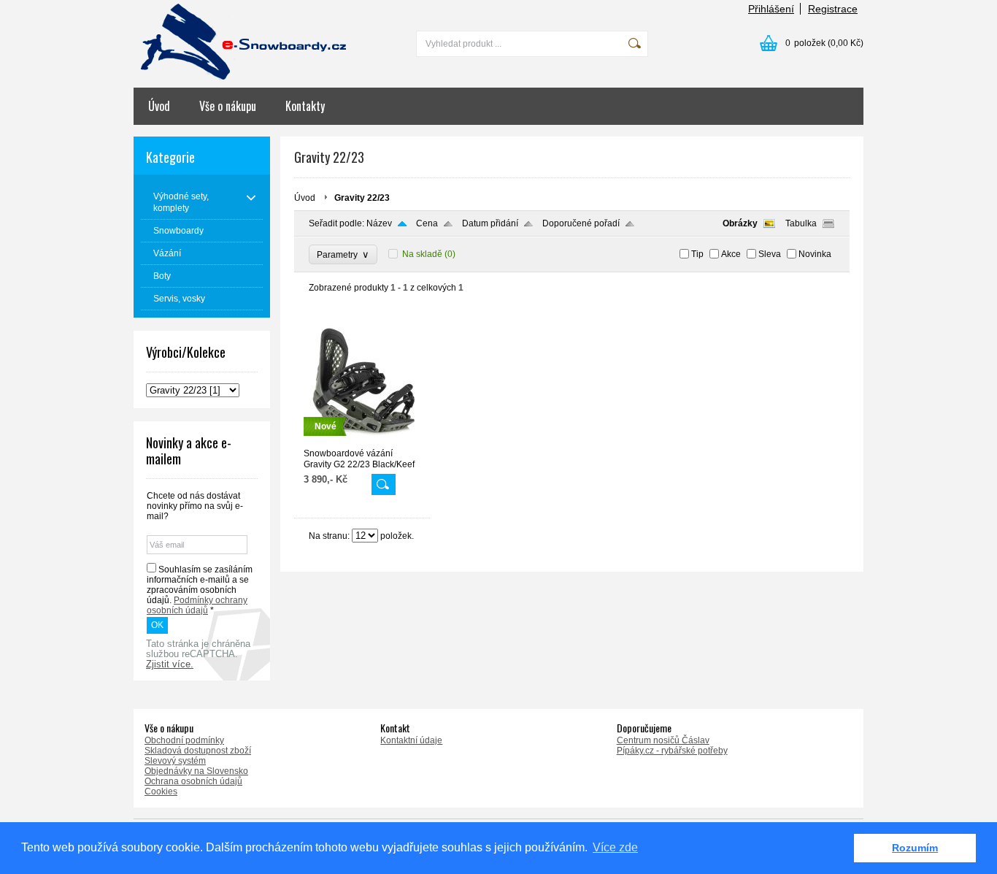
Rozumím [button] (915, 848)
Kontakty (305, 106)
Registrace (833, 9)
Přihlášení (771, 9)
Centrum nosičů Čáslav (663, 740)
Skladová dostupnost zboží (198, 750)
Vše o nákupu (227, 106)
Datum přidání (490, 223)
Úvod (159, 106)
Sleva (769, 254)
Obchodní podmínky (184, 740)
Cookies (161, 791)
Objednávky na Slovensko (196, 771)
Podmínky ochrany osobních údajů (197, 605)
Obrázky (740, 223)
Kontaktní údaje (411, 740)
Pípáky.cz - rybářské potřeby (672, 750)
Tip (697, 254)
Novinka (814, 254)
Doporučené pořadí (581, 223)
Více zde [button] (615, 847)
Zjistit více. (169, 664)
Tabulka (801, 223)
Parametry (343, 254)
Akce (731, 254)
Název (379, 223)
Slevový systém (175, 761)
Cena (427, 223)
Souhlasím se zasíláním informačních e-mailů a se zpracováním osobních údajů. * (200, 590)
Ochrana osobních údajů (193, 781)
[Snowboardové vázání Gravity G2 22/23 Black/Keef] (362, 442)
